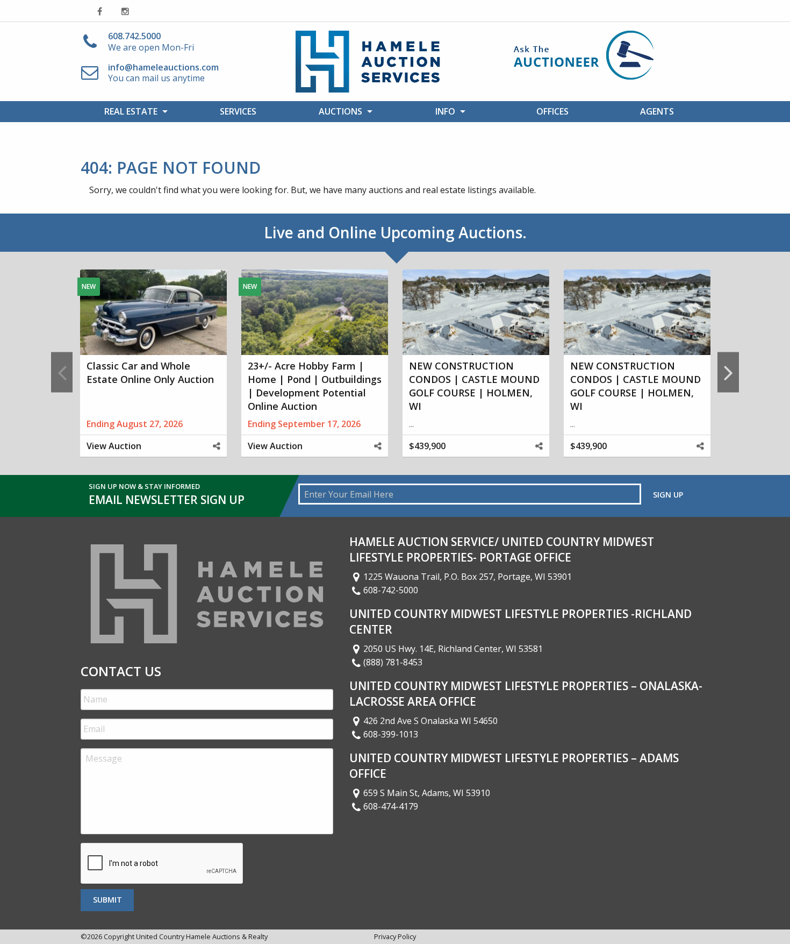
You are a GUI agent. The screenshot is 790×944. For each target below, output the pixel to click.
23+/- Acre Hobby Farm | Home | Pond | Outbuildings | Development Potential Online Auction (315, 386)
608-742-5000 (390, 590)
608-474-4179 (390, 806)
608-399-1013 (390, 734)
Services (238, 111)
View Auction (114, 446)
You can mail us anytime (163, 72)
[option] (153, 372)
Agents (657, 111)
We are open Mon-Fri (151, 41)
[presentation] (162, 864)
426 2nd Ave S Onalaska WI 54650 (430, 721)
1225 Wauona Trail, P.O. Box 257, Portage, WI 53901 (467, 577)
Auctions (340, 111)
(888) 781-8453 (392, 662)
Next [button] (728, 372)
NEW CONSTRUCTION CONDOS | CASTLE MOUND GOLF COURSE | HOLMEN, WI (474, 386)
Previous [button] (62, 372)
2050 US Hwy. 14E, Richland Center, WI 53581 (453, 649)
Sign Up (668, 494)
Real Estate (130, 111)
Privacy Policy (395, 936)
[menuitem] (133, 111)
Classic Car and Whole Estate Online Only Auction (150, 372)
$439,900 (427, 446)
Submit (107, 900)
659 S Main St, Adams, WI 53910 (426, 793)
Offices (552, 111)
